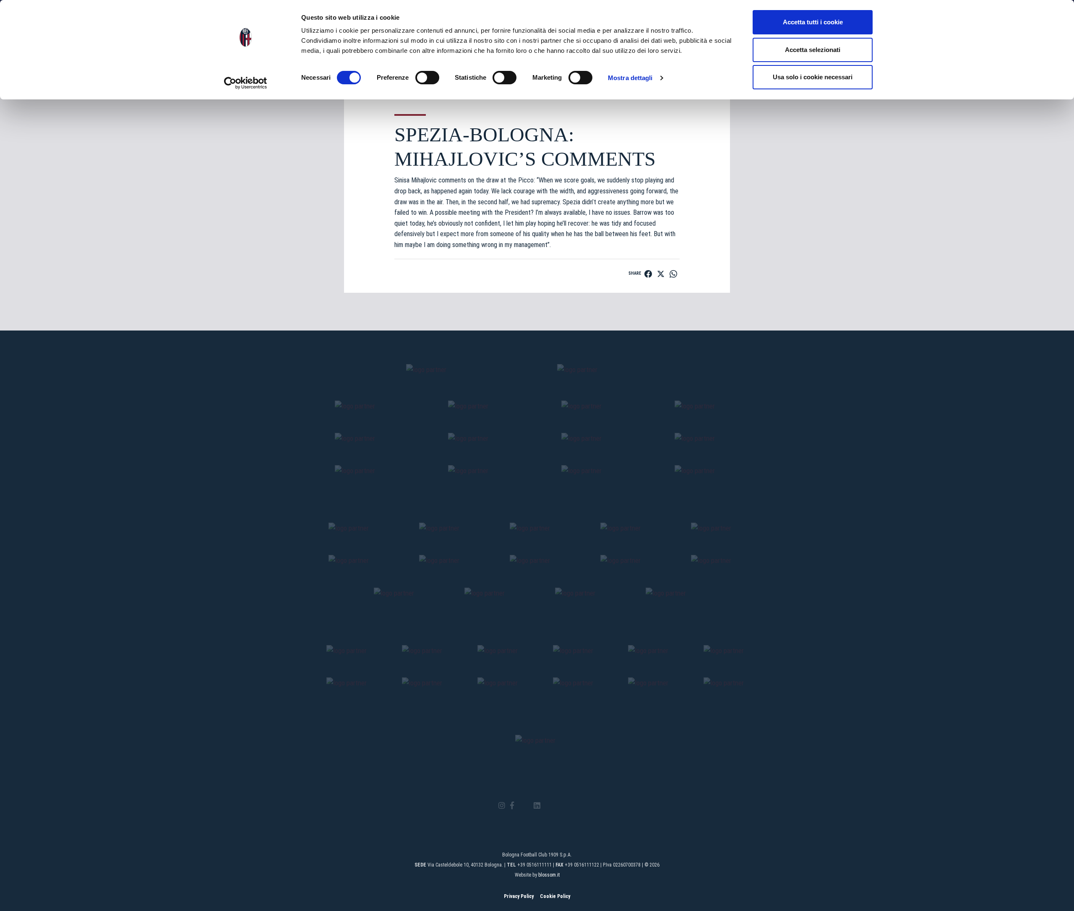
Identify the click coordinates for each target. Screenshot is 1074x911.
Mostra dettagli (630, 77)
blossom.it (549, 875)
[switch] (427, 77)
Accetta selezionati (812, 49)
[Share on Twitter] (660, 274)
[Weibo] (572, 806)
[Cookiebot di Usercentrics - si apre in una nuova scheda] (245, 83)
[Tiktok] (548, 806)
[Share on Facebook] (648, 274)
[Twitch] (560, 806)
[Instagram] (501, 806)
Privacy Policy (519, 896)
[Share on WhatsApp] (673, 274)
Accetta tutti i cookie (813, 22)
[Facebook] (512, 806)
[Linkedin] (537, 806)
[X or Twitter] (524, 806)
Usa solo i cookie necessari (812, 77)
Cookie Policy (555, 896)
